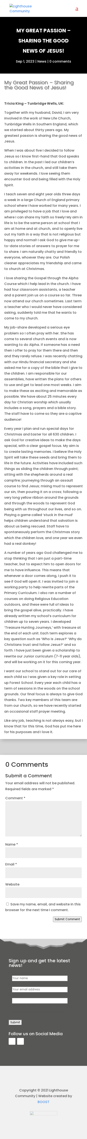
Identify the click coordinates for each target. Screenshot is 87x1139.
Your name (22, 972)
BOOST (43, 1101)
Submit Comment (67, 919)
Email (11, 864)
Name (11, 844)
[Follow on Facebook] (12, 1041)
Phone (17, 995)
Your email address (29, 983)
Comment (15, 798)
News (41, 61)
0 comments (60, 61)
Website (12, 884)
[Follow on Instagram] (20, 1041)
